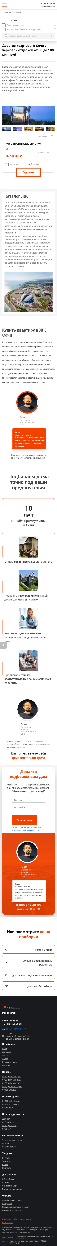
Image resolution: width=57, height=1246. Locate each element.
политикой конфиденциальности (26, 830)
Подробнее (28, 172)
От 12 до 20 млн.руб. (11, 1076)
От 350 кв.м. (7, 1108)
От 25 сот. (6, 1129)
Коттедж (6, 1158)
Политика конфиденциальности (16, 1219)
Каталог (17, 13)
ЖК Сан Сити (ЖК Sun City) (23, 143)
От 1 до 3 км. (8, 1143)
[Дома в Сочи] (27, 1006)
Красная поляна (9, 1062)
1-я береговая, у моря (12, 1140)
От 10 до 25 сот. (9, 1125)
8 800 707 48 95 (48, 4)
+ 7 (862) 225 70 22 (12, 1024)
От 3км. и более (9, 1147)
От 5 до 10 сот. (8, 1122)
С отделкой (7, 1204)
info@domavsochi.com (16, 1029)
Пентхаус (6, 1168)
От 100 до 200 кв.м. (11, 1101)
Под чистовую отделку (12, 1210)
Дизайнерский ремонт (12, 1200)
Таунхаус (6, 1161)
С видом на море (9, 1186)
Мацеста (6, 1065)
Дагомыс (6, 1052)
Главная (7, 13)
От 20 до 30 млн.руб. (11, 1080)
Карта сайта (7, 1222)
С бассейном (8, 1179)
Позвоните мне (25, 820)
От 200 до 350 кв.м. (11, 1104)
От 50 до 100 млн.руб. (12, 1086)
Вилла (5, 1164)
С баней (5, 1182)
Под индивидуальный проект (15, 1207)
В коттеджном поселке (12, 1189)
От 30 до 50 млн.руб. (11, 1083)
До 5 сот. (6, 1119)
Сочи (4, 1049)
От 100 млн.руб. (9, 1090)
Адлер (5, 1059)
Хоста (5, 1055)
